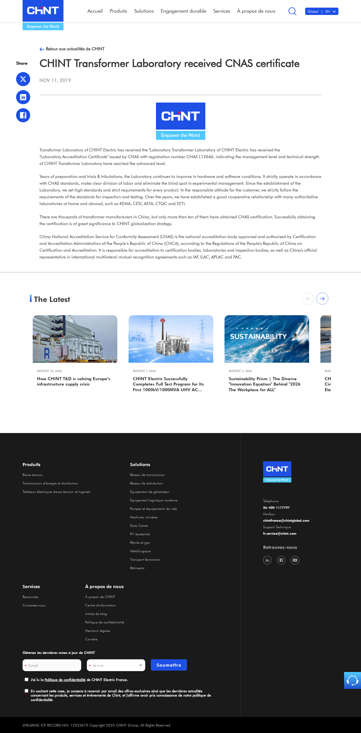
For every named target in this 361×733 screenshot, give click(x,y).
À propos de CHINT (100, 596)
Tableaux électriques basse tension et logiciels (57, 491)
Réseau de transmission (147, 474)
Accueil (95, 10)
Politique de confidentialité (104, 622)
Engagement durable (183, 10)
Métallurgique (140, 551)
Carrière (91, 639)
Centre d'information (100, 605)
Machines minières (144, 517)
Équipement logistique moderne (153, 500)
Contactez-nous (34, 605)
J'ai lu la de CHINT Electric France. (79, 679)
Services (31, 586)
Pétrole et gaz (140, 542)
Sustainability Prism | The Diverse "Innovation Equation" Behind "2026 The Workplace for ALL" (264, 384)
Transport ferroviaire (145, 559)
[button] (322, 298)
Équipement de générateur (150, 491)
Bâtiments (137, 567)
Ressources (30, 596)
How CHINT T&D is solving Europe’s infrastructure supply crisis (73, 381)
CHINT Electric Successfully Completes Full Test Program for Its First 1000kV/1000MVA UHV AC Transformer (168, 384)
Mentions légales (97, 630)
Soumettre (169, 665)
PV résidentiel (140, 534)
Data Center (139, 525)
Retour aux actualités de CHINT (75, 48)
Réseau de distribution (146, 483)
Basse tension (33, 474)
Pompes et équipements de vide (153, 508)
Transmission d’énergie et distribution (50, 483)
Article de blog (96, 613)
